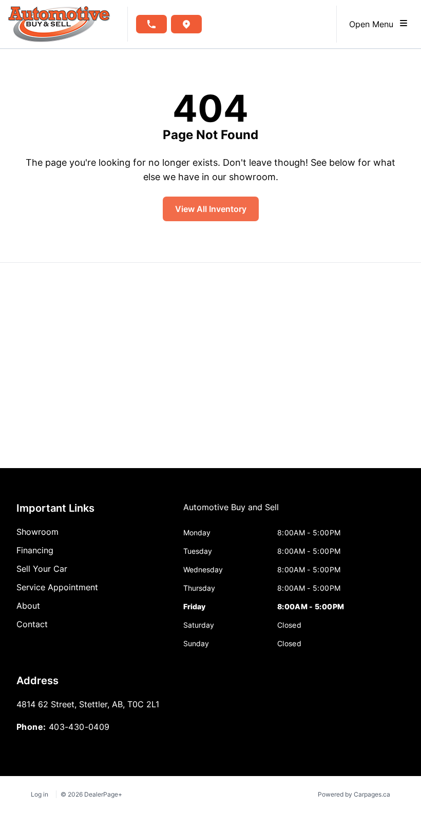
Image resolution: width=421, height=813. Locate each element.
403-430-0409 (79, 727)
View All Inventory (210, 209)
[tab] (231, 512)
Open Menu (373, 24)
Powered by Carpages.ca (354, 794)
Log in (39, 794)
